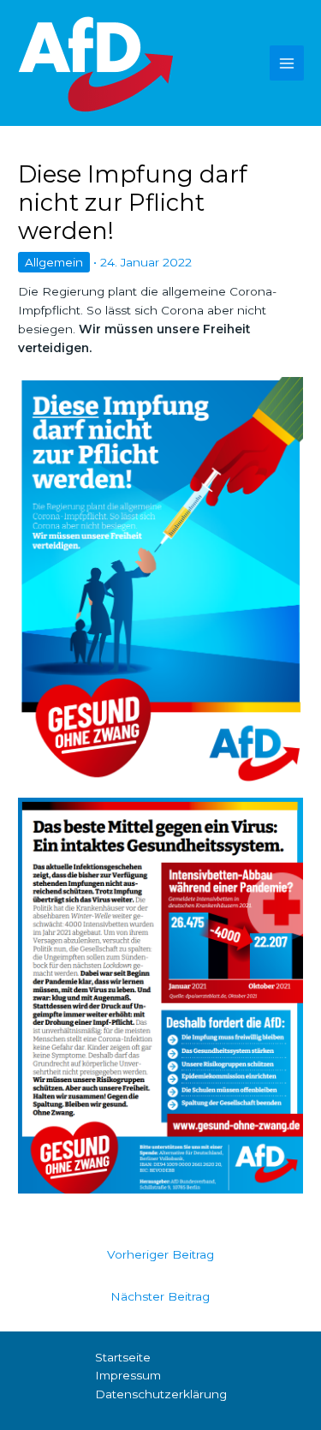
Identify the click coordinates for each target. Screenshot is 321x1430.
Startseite (123, 1357)
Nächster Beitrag (160, 1296)
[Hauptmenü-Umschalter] (287, 63)
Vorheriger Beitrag (160, 1254)
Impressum (128, 1375)
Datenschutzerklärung (161, 1394)
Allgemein (54, 262)
